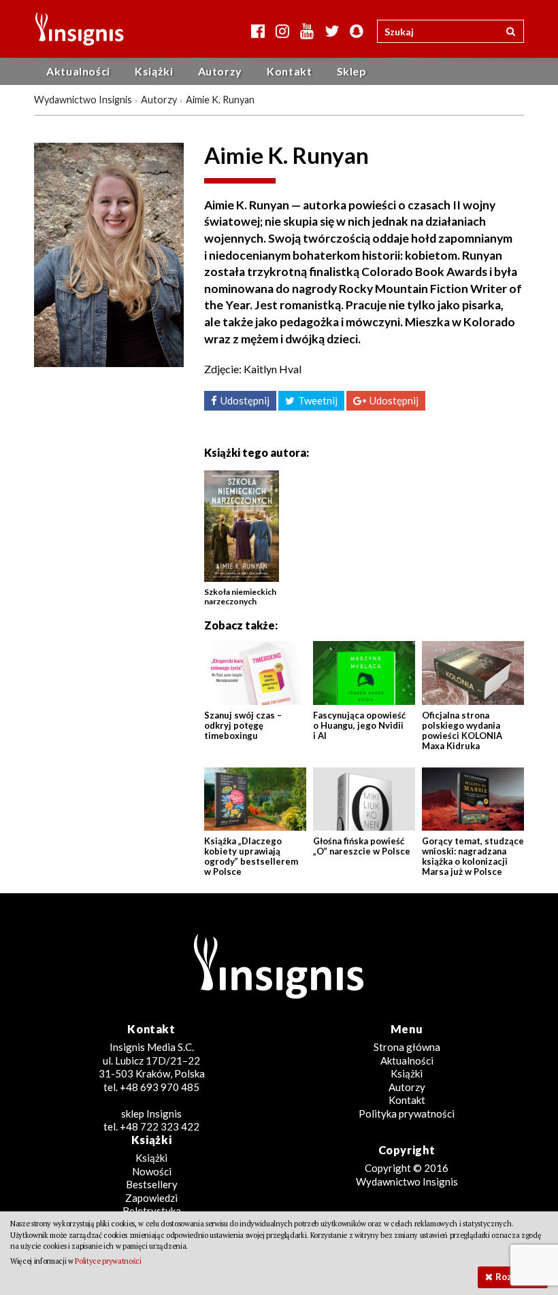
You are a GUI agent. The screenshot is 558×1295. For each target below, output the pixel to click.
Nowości (151, 1171)
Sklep (352, 71)
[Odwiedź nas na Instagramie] (282, 31)
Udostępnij (244, 400)
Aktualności (78, 71)
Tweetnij (318, 400)
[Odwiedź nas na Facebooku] (258, 31)
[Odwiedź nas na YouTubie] (307, 31)
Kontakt (289, 71)
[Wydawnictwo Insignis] (74, 29)
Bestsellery (152, 1184)
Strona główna (407, 1047)
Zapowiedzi (151, 1198)
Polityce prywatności (108, 1261)
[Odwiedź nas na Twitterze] (331, 31)
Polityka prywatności (407, 1113)
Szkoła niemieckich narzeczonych (240, 596)
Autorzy (220, 71)
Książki (154, 71)
